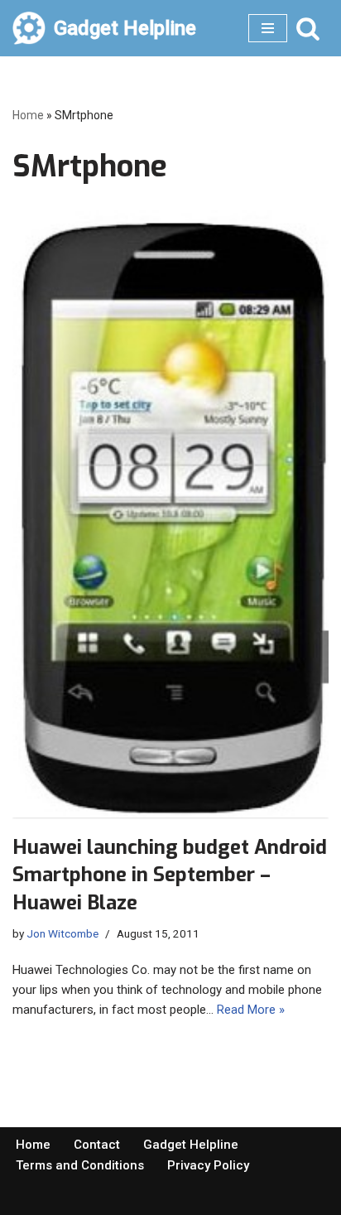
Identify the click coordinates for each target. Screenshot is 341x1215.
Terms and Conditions (80, 1165)
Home (28, 115)
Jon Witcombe (62, 933)
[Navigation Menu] (267, 28)
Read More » (251, 1009)
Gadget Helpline (190, 1144)
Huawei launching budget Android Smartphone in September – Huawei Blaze (169, 875)
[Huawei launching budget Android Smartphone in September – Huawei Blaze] (170, 513)
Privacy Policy (208, 1165)
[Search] (307, 28)
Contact (97, 1144)
